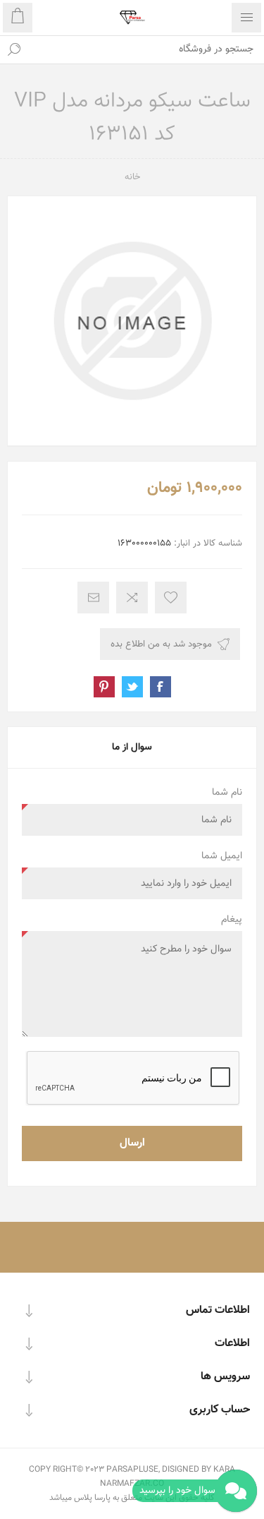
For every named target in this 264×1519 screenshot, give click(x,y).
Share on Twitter (132, 686)
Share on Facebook (160, 686)
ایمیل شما (221, 856)
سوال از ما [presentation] (132, 747)
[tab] (132, 747)
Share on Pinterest (104, 686)
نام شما (227, 792)
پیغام (231, 919)
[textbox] (146, 49)
